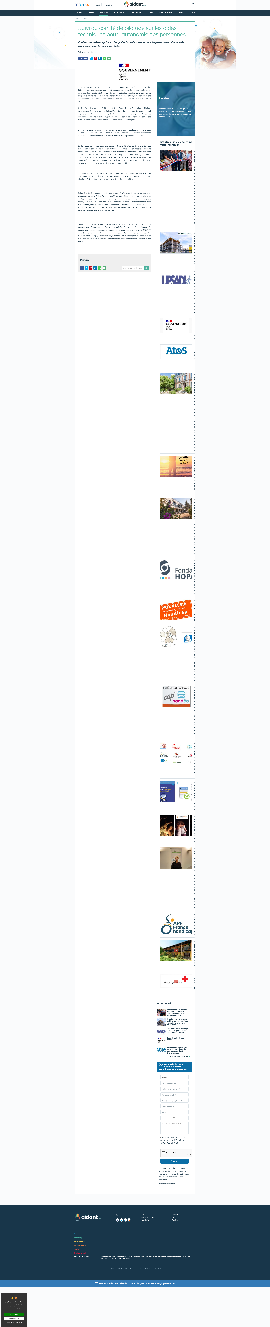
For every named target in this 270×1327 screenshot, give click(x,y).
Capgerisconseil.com (124, 1257)
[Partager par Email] (109, 58)
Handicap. (103, 12)
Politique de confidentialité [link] (14, 1322)
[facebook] (76, 4)
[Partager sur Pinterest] (95, 58)
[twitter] (80, 4)
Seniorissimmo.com (107, 1257)
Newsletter (107, 5)
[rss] (87, 4)
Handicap (78, 1238)
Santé (91, 12)
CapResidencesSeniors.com (155, 1257)
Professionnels (165, 12)
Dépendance (118, 12)
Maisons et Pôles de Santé (120, 1258)
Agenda (181, 12)
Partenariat (176, 1217)
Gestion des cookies (153, 1268)
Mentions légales (147, 1217)
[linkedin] (84, 4)
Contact (96, 5)
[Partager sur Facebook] (82, 268)
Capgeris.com (138, 1257)
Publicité (175, 1220)
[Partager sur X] (91, 58)
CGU (142, 1215)
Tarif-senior (104, 1258)
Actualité (79, 12)
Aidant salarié (135, 12)
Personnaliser (14, 1318)
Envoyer (174, 1161)
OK (146, 268)
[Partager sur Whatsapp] (104, 58)
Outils (150, 12)
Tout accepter (14, 1314)
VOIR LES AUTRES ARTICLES (180, 1056)
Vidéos (192, 12)
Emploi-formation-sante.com (178, 1257)
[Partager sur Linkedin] (100, 58)
